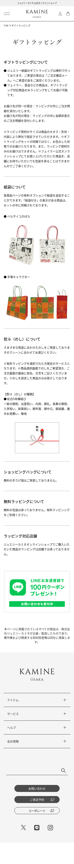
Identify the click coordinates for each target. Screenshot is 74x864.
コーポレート (37, 811)
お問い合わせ (37, 788)
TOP (6, 25)
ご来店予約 (37, 799)
